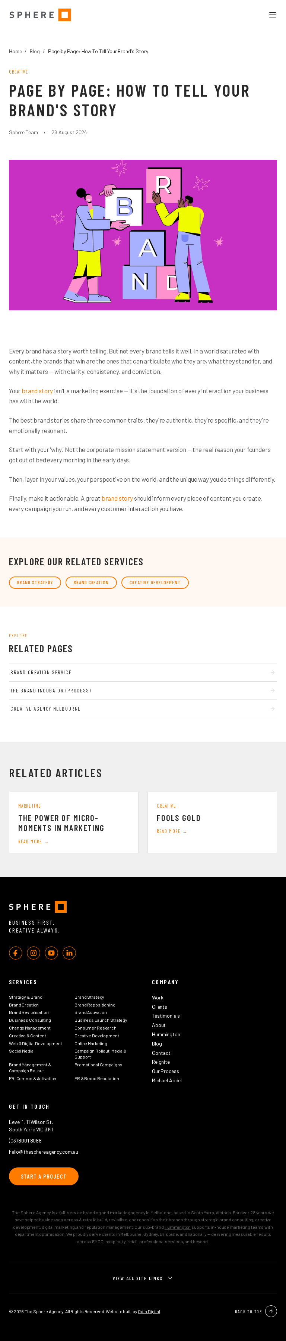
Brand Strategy (35, 582)
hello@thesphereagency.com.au (43, 1151)
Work (157, 997)
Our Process (165, 1071)
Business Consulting (30, 1019)
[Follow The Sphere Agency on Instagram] (33, 953)
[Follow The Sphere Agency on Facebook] (15, 953)
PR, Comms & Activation (32, 1078)
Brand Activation (90, 1012)
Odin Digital (149, 1311)
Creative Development (155, 582)
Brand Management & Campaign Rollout (30, 1067)
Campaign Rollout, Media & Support (100, 1053)
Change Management (30, 1027)
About (159, 1025)
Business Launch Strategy (100, 1019)
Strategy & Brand (25, 996)
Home (15, 51)
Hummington (166, 1034)
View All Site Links (138, 1278)
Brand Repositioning (94, 1004)
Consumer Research (95, 1027)
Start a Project (44, 1176)
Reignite (161, 1062)
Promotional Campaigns (98, 1064)
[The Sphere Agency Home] (143, 907)
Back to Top (248, 1311)
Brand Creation (91, 582)
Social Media (21, 1050)
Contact (161, 1053)
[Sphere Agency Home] (40, 15)
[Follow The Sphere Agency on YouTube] (51, 953)
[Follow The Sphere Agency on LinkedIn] (69, 953)
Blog (34, 51)
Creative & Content (27, 1035)
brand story (37, 390)
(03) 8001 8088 (25, 1140)
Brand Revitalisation (29, 1012)
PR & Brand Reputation (96, 1078)
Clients (159, 1007)
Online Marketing (90, 1043)
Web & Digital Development (35, 1043)
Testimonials (166, 1015)
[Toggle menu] (272, 14)
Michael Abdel (167, 1080)
